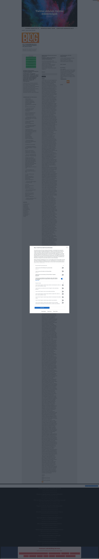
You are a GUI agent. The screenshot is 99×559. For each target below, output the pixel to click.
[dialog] (49, 279)
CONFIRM (42, 307)
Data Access (49, 311)
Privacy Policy (55, 311)
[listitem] (49, 265)
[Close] (67, 248)
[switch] (62, 268)
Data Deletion (43, 311)
